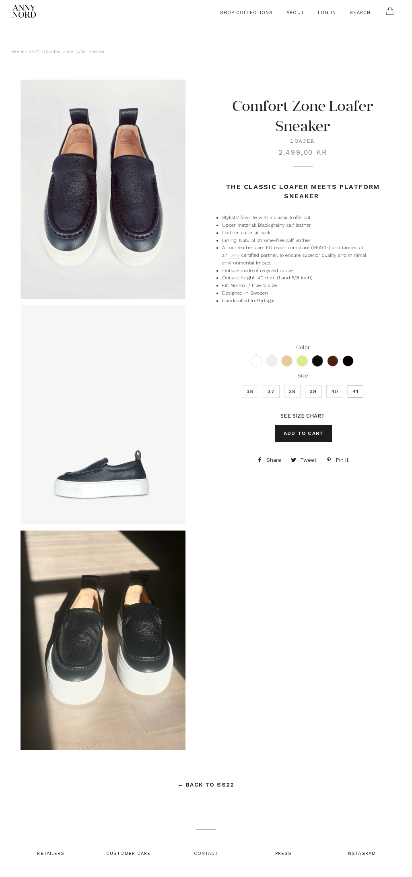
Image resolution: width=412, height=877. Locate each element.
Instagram (361, 853)
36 (250, 391)
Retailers (50, 853)
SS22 (34, 51)
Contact (206, 853)
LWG (234, 255)
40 (334, 391)
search (360, 12)
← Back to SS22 (206, 784)
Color (303, 347)
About (295, 12)
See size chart (302, 416)
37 (271, 391)
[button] (256, 361)
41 (355, 391)
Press (283, 853)
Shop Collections (246, 12)
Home (18, 51)
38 (292, 391)
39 (313, 391)
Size (302, 376)
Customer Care (128, 853)
